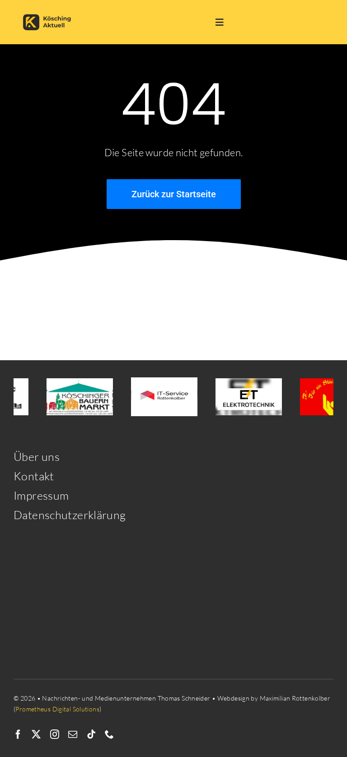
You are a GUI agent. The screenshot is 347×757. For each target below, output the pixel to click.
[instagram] (54, 734)
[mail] (72, 734)
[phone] (109, 734)
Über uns (37, 457)
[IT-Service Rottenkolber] (160, 396)
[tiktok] (91, 734)
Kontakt (34, 476)
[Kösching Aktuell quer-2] (49, 10)
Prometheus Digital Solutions (57, 709)
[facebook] (18, 734)
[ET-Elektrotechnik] (245, 397)
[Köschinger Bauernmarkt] (76, 397)
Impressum (41, 495)
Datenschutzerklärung (70, 515)
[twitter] (36, 734)
